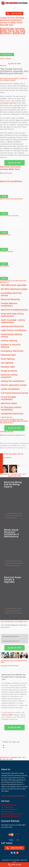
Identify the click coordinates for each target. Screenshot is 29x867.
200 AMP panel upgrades (14, 285)
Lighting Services (7, 417)
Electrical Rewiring (10, 299)
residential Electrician (12, 413)
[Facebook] (11, 853)
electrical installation (11, 181)
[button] (14, 8)
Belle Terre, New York (12, 742)
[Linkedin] (14, 853)
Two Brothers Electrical (8, 103)
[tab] (4, 469)
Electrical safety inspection (9, 376)
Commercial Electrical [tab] (10, 641)
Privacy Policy (20, 796)
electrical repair (9, 403)
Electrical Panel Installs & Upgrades (12, 580)
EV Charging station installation (11, 408)
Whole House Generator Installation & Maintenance (11, 533)
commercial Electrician (12, 326)
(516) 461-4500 (7, 715)
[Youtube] (17, 853)
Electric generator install (13, 385)
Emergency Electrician (12, 350)
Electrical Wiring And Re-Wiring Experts (13, 484)
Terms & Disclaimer (8, 796)
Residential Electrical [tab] (10, 636)
